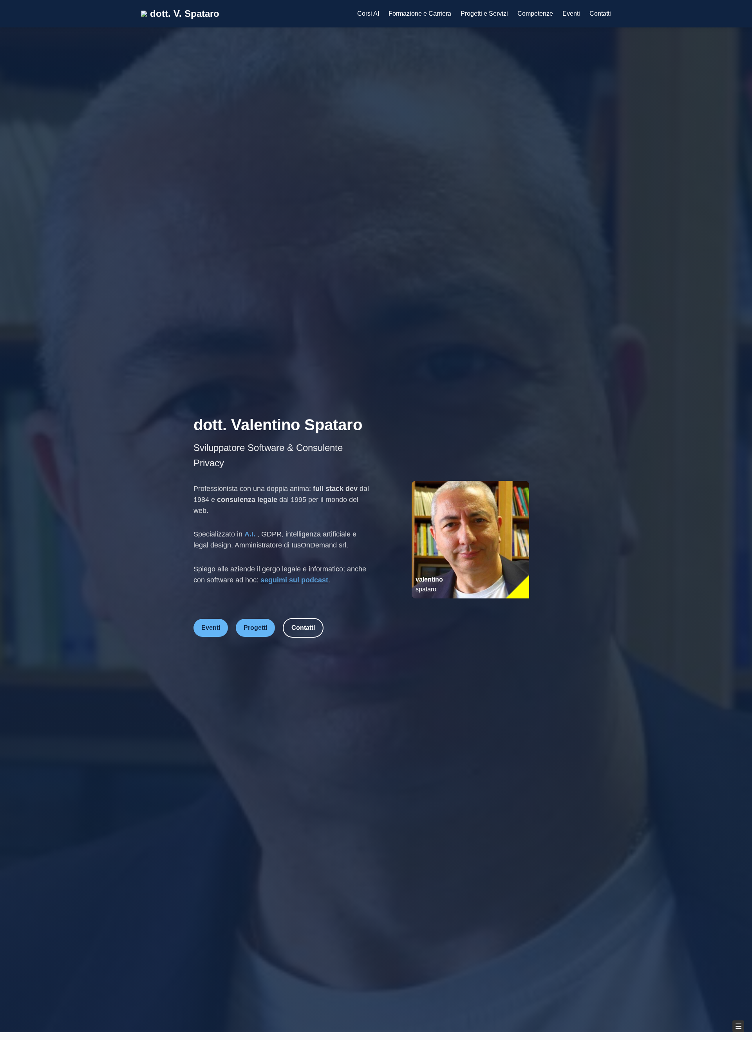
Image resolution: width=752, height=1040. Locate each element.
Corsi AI (368, 13)
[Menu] (738, 1026)
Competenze (535, 13)
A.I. (249, 534)
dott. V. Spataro (183, 13)
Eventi (571, 13)
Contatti (600, 13)
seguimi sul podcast (294, 580)
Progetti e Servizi (484, 13)
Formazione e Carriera (420, 13)
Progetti (255, 627)
